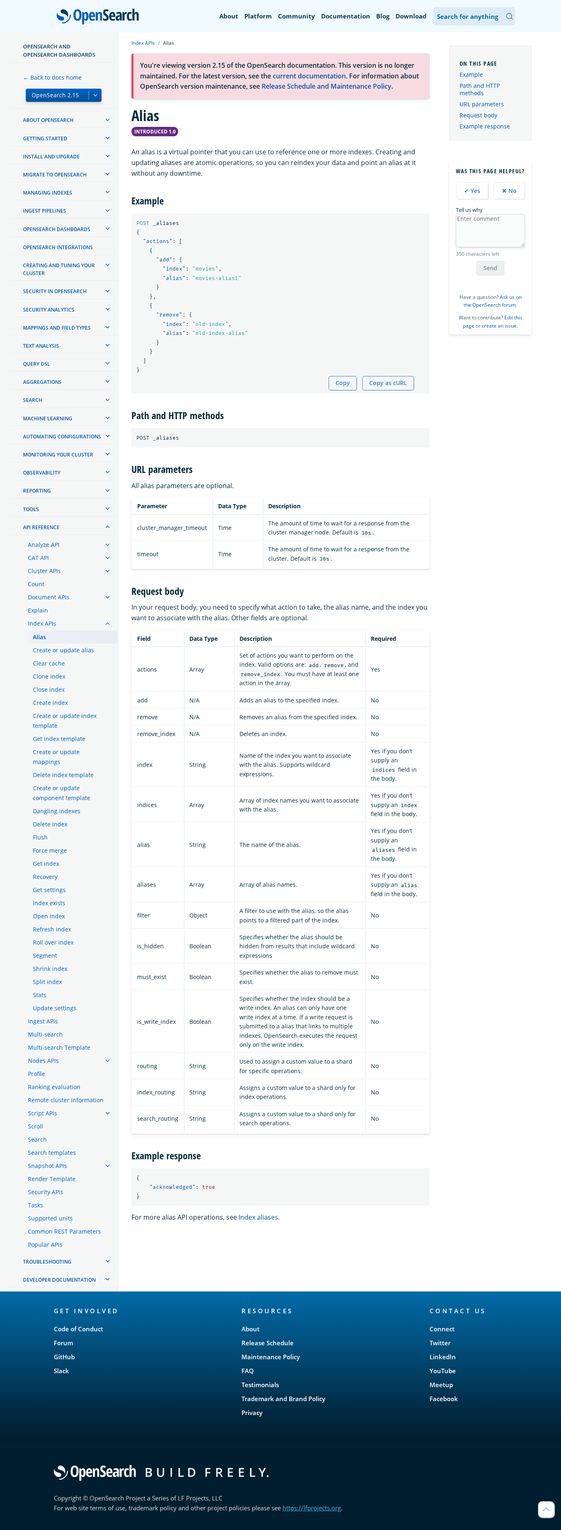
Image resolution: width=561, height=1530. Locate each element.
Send (490, 268)
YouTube (443, 1371)
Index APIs (143, 42)
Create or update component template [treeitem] (61, 793)
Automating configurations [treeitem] (62, 436)
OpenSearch (99, 17)
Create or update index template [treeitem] (65, 720)
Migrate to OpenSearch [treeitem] (55, 174)
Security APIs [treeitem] (45, 1192)
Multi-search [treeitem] (45, 1034)
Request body (478, 115)
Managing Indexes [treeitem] (47, 192)
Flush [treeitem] (40, 837)
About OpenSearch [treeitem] (48, 120)
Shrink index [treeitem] (50, 969)
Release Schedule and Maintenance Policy (326, 86)
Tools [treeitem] (31, 509)
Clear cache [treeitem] (49, 663)
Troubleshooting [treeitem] (47, 1261)
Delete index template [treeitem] (63, 775)
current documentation (309, 75)
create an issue (499, 325)
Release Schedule (267, 1343)
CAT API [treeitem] (38, 558)
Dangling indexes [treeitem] (56, 811)
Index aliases (258, 1217)
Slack (61, 1371)
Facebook (444, 1399)
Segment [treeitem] (45, 955)
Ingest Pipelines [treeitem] (44, 211)
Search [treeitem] (32, 400)
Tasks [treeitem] (35, 1205)
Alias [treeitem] (39, 637)
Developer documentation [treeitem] (59, 1279)
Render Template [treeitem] (52, 1179)
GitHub (64, 1357)
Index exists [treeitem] (49, 903)
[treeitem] (107, 119)
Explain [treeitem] (38, 610)
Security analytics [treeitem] (48, 309)
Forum (63, 1343)
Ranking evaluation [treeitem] (54, 1087)
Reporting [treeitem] (37, 491)
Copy (343, 383)
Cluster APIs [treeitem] (44, 571)
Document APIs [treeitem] (48, 597)
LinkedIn (443, 1357)
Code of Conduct (78, 1329)
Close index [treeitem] (48, 689)
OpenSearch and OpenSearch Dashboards (59, 50)
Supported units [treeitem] (50, 1218)
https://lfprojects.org (312, 1508)
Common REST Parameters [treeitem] (64, 1231)
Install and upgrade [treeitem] (51, 156)
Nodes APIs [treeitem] (43, 1060)
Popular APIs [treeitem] (45, 1244)
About (228, 16)
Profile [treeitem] (36, 1074)
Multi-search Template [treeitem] (59, 1047)
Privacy (251, 1412)
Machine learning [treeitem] (47, 418)
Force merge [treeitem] (50, 850)
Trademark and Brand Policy (283, 1399)
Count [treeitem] (36, 584)
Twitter (440, 1343)
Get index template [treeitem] (59, 739)
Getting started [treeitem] (45, 138)
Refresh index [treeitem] (52, 929)
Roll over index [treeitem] (53, 942)
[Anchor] (169, 200)
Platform (258, 16)
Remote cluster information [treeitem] (65, 1100)
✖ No (509, 191)
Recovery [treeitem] (45, 877)
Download (411, 16)
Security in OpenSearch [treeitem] (55, 291)
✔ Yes (472, 191)
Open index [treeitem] (49, 916)
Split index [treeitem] (47, 982)
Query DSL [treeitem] (36, 363)
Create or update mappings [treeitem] (56, 757)
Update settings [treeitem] (54, 1008)
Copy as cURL (388, 383)
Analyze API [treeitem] (44, 544)
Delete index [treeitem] (50, 824)
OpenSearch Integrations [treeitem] (58, 247)
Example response (485, 127)
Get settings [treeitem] (49, 890)
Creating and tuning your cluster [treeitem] (59, 269)
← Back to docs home (52, 77)
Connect (442, 1329)
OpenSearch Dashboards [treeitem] (56, 229)
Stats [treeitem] (39, 995)
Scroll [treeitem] (35, 1126)
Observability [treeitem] (41, 472)
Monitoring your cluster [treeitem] (58, 454)
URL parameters (482, 104)
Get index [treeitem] (46, 863)
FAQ (247, 1371)
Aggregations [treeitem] (42, 381)
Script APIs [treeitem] (42, 1113)
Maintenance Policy (270, 1357)
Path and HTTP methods (480, 89)
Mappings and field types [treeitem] (57, 327)
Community (296, 16)
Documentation (345, 16)
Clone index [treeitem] (49, 676)
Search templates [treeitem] (52, 1152)
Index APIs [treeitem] (42, 623)
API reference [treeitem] (41, 527)
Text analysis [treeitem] (41, 345)
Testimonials (260, 1385)
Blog (382, 16)
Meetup (441, 1385)
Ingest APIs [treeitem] (43, 1021)
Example (471, 75)
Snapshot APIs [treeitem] (47, 1166)
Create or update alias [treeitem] (63, 650)
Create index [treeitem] (50, 703)
